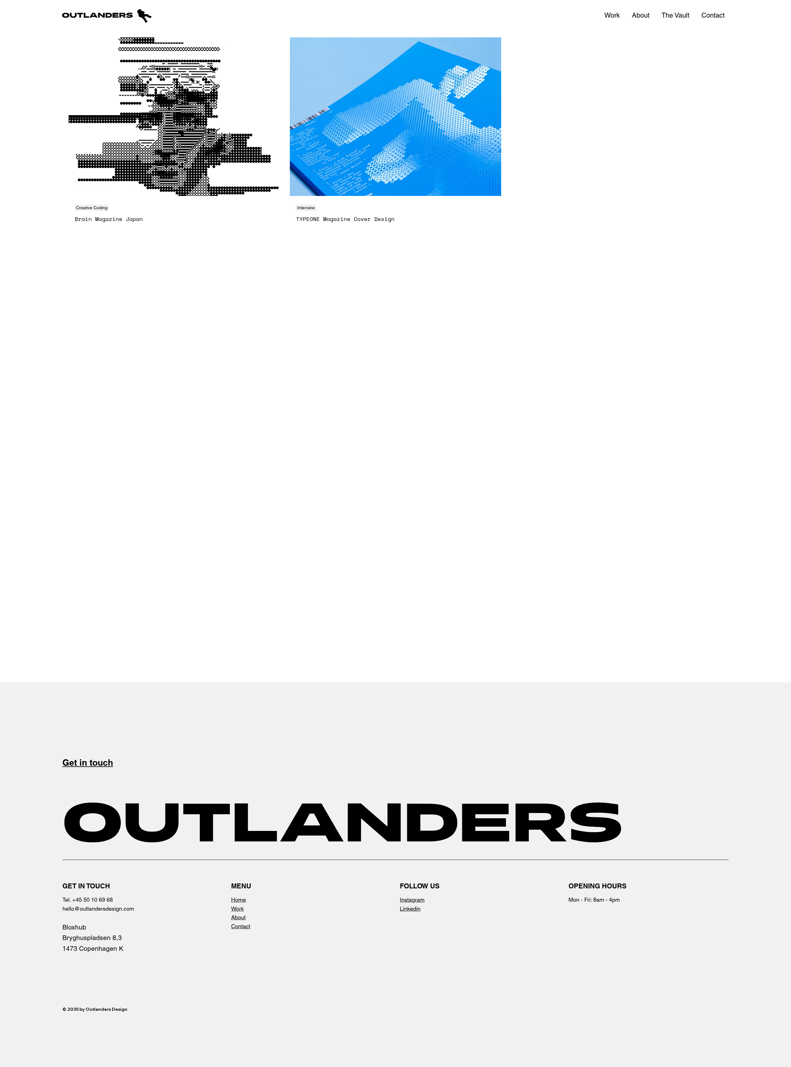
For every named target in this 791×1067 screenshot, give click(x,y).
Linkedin (410, 908)
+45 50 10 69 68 (92, 899)
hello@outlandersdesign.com (98, 908)
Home (238, 899)
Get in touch (87, 762)
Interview (306, 207)
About (238, 917)
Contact (240, 926)
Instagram (412, 899)
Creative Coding (92, 207)
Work (237, 908)
